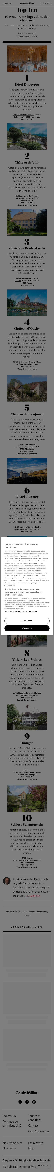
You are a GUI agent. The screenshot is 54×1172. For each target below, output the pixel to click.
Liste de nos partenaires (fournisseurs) (20, 612)
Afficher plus (27, 621)
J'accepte (27, 628)
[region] (27, 586)
